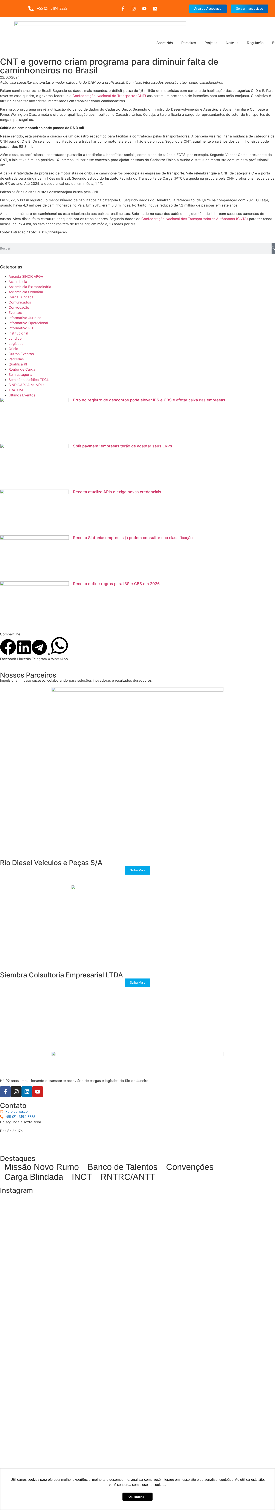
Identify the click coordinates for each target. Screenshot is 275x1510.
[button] (8, 650)
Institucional (18, 333)
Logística (16, 343)
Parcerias (16, 359)
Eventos (15, 312)
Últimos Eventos (22, 395)
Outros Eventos (21, 354)
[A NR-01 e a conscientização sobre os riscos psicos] (229, 1279)
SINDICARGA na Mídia (26, 385)
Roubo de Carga (22, 369)
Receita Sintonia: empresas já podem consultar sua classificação (133, 537)
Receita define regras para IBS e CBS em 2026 (116, 583)
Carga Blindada (21, 297)
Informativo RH (21, 328)
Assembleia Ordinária (26, 292)
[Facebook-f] (123, 8)
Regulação (255, 43)
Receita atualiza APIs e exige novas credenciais (117, 492)
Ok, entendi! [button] (137, 1496)
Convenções (190, 1167)
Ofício (13, 349)
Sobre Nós (164, 43)
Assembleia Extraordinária (30, 287)
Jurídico (15, 338)
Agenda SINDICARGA (26, 276)
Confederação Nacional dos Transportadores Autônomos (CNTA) (194, 219)
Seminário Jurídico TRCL (29, 380)
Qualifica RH (19, 364)
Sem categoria (20, 374)
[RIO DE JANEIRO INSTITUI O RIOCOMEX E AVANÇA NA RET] (45, 1299)
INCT (82, 1177)
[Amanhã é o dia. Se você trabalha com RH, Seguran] (45, 1422)
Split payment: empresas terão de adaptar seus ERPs (122, 446)
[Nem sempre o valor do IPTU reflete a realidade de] (137, 1253)
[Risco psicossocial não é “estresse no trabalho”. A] (229, 1440)
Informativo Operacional (28, 323)
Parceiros (188, 43)
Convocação (19, 307)
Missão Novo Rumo (41, 1167)
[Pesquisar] (273, 248)
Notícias (232, 43)
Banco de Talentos (122, 1167)
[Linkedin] (155, 8)
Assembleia (18, 281)
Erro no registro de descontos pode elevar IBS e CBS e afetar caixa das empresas (149, 400)
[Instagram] (133, 8)
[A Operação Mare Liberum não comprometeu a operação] (137, 1437)
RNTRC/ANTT (127, 1177)
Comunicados (20, 302)
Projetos (211, 43)
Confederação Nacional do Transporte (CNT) (109, 96)
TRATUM (16, 390)
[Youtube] (144, 8)
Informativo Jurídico (25, 318)
